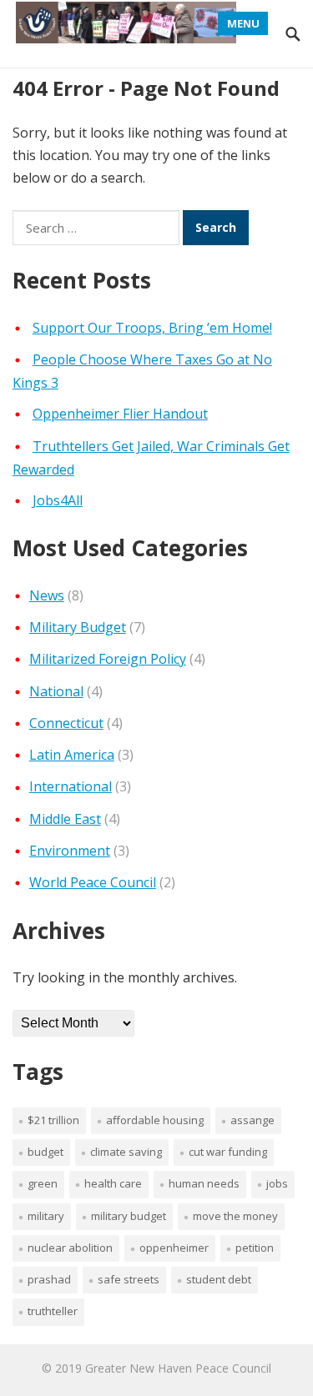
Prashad (49, 1279)
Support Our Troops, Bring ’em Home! (152, 328)
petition (254, 1247)
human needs (204, 1183)
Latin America (71, 755)
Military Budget (77, 627)
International (70, 786)
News (46, 595)
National (56, 691)
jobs (277, 1183)
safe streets (128, 1279)
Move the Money (235, 1215)
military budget (128, 1215)
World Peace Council (92, 882)
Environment (69, 850)
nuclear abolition (70, 1247)
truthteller (53, 1310)
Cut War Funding (228, 1151)
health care (113, 1183)
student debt (218, 1279)
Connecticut (66, 723)
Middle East (65, 819)
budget (45, 1151)
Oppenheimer (174, 1247)
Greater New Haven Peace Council (178, 1368)
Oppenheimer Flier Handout (120, 413)
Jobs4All (58, 500)
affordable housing (155, 1119)
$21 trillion (53, 1119)
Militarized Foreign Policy (107, 659)
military (46, 1215)
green (43, 1183)
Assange (252, 1119)
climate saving (126, 1151)
